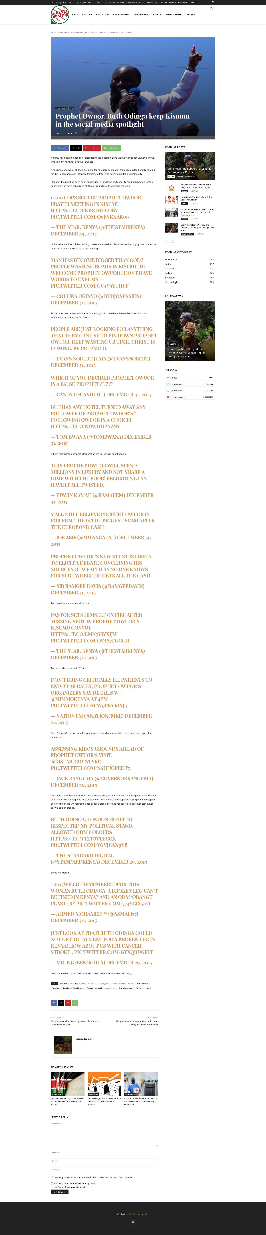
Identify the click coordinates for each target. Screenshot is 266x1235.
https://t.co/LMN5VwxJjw (84, 634)
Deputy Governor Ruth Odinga (72, 984)
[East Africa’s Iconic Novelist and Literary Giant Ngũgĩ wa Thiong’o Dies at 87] (171, 228)
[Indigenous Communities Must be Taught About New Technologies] (171, 187)
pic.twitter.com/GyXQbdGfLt (113, 952)
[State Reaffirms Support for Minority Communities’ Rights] (190, 166)
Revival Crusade (125, 988)
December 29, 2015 (74, 233)
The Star (139, 988)
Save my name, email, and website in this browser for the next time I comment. (94, 1177)
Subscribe (208, 397)
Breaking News (187, 234)
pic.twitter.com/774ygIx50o (113, 903)
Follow (209, 384)
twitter (148, 988)
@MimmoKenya (70, 698)
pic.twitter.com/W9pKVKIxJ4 (89, 705)
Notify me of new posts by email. (70, 1187)
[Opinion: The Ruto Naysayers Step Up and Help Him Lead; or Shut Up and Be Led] (68, 1084)
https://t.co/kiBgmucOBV (84, 210)
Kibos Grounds (119, 984)
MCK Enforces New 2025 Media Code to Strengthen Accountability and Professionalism (197, 212)
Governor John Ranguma (98, 984)
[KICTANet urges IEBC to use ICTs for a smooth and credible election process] (104, 1084)
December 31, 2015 (73, 365)
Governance (63, 32)
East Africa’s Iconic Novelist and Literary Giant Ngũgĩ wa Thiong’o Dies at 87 (197, 228)
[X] (213, 2)
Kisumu (70, 108)
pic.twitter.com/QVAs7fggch (90, 640)
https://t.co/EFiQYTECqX (83, 838)
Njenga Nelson (83, 1038)
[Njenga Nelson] (63, 1045)
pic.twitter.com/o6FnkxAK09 (90, 216)
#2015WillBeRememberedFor (89, 884)
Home (53, 32)
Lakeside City (142, 984)
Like (211, 377)
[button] (211, 9)
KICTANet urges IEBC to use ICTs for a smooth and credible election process (104, 1101)
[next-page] (172, 241)
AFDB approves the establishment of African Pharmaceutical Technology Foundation (140, 1101)
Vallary (179, 176)
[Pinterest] (68, 1003)
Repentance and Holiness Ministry (101, 988)
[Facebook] (54, 1003)
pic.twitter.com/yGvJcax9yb (89, 844)
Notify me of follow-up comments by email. (74, 1183)
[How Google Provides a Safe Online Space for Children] (171, 200)
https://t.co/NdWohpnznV (85, 426)
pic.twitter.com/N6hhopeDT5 (90, 768)
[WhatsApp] (75, 1003)
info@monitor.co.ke (139, 1214)
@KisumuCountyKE (76, 761)
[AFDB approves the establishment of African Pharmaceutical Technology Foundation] (141, 1084)
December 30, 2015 (74, 302)
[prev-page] (167, 241)
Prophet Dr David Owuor (73, 988)
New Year (56, 988)
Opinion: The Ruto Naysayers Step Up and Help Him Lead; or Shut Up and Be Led (67, 1101)
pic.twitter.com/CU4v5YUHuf (90, 285)
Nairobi (171, 176)
